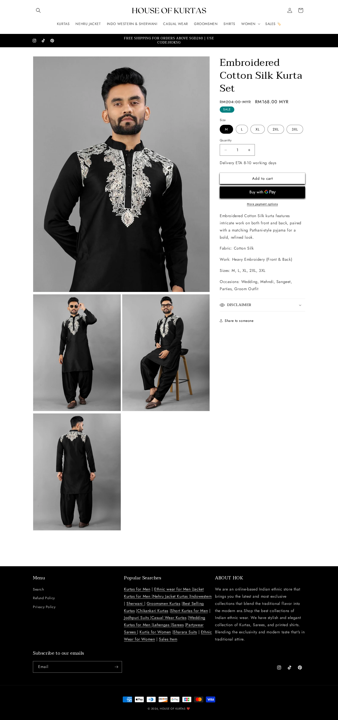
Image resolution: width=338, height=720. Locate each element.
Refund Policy (44, 597)
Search (38, 589)
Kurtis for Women (155, 632)
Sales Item (168, 639)
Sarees (178, 625)
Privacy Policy (44, 606)
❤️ (188, 709)
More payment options (262, 204)
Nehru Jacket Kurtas (171, 596)
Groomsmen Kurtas (163, 603)
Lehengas (162, 625)
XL (258, 129)
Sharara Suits (185, 632)
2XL (276, 129)
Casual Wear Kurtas (169, 617)
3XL (295, 129)
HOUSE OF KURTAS (173, 709)
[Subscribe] (116, 667)
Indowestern (201, 596)
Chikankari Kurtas (152, 611)
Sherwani (135, 603)
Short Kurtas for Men (189, 611)
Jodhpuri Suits (137, 617)
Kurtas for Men (137, 589)
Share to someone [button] (239, 320)
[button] (38, 10)
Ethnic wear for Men (173, 589)
